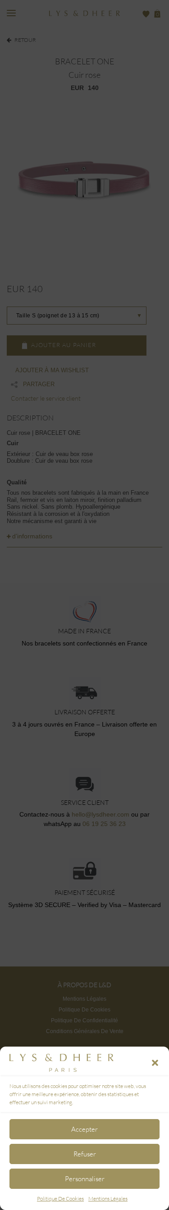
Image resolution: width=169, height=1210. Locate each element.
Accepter (84, 1129)
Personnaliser (85, 1178)
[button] (155, 1062)
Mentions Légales (108, 1198)
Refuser (84, 1154)
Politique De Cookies (60, 1198)
